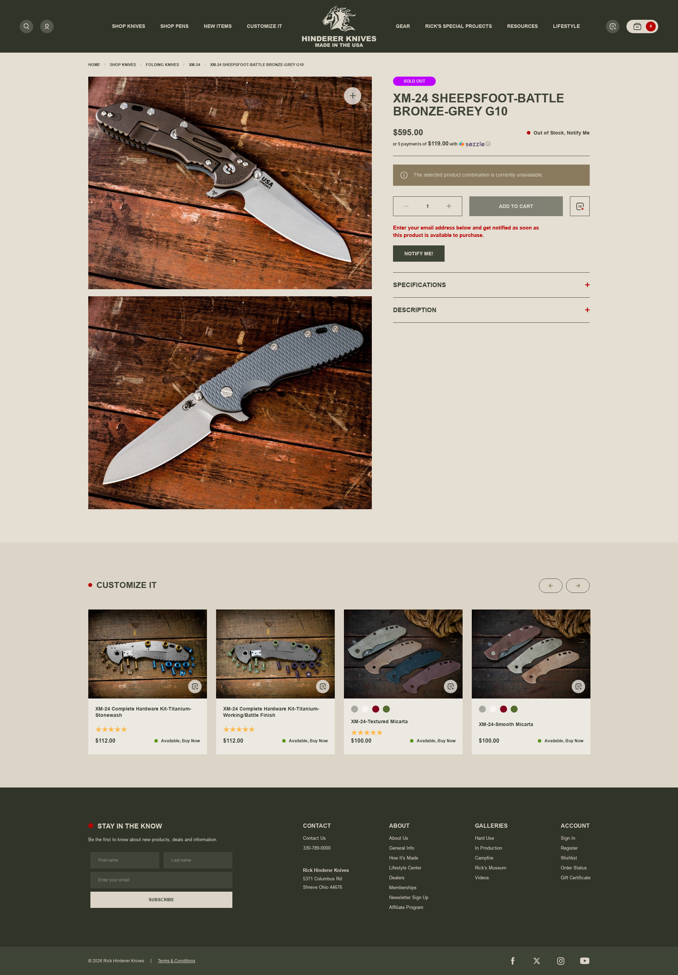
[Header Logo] (339, 26)
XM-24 (194, 65)
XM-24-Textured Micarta (379, 721)
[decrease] (401, 206)
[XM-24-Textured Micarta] (403, 654)
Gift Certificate (575, 877)
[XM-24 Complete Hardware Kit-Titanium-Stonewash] (147, 654)
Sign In (568, 838)
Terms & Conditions (176, 960)
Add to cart (516, 206)
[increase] (454, 206)
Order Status (574, 867)
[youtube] (585, 961)
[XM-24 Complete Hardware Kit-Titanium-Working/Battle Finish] (275, 654)
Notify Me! (418, 253)
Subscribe (161, 899)
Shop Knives (123, 65)
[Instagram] (561, 961)
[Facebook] (513, 961)
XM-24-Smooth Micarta (506, 724)
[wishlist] (580, 206)
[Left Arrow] (551, 585)
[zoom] (352, 96)
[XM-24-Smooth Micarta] (531, 654)
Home (94, 65)
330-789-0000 (317, 848)
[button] (491, 142)
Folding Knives (162, 65)
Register (569, 848)
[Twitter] (537, 961)
